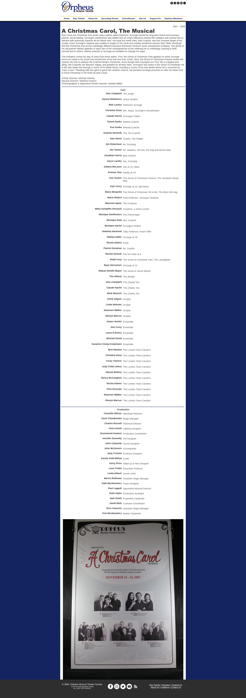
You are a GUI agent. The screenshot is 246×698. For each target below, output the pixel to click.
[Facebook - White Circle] (110, 686)
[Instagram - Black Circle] (175, 3)
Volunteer (166, 685)
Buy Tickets (155, 685)
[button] (109, 18)
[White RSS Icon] (135, 686)
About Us (155, 687)
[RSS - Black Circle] (184, 3)
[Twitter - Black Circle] (178, 3)
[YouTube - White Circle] (129, 686)
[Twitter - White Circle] (123, 686)
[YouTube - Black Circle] (181, 3)
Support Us (177, 685)
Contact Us (176, 687)
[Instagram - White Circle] (116, 686)
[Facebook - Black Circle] (171, 3)
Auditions (165, 687)
